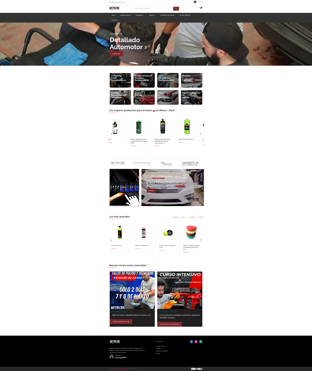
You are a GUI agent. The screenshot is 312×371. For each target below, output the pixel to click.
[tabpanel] (156, 44)
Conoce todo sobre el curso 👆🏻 (121, 321)
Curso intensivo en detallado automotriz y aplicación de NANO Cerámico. (180, 316)
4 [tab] (159, 59)
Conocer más (116, 53)
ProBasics (176, 217)
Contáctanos (199, 1)
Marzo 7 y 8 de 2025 (121, 311)
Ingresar (158, 353)
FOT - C (184, 217)
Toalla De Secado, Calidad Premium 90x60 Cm (167, 140)
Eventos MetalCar (185, 15)
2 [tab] (154, 59)
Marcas (151, 15)
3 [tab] (157, 59)
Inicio (113, 15)
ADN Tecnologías (123, 369)
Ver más (151, 190)
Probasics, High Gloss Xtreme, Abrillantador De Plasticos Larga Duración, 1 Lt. (120, 141)
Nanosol (192, 217)
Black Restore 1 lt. (164, 245)
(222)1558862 (121, 357)
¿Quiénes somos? (125, 15)
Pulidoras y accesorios (168, 15)
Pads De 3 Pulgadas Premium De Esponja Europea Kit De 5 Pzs (144, 247)
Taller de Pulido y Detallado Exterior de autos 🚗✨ (131, 315)
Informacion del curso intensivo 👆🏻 (169, 324)
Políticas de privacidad (162, 351)
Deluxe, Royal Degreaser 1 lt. (143, 139)
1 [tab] (152, 59)
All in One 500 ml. (188, 245)
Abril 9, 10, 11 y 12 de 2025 (170, 311)
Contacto (114, 20)
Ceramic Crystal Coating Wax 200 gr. (119, 246)
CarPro (201, 217)
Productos (139, 15)
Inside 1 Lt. (186, 139)
